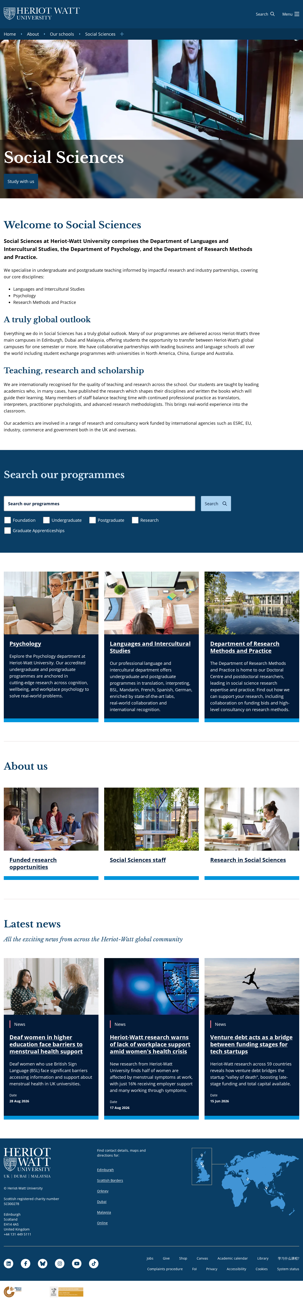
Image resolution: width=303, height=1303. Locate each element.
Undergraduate (67, 520)
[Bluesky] (42, 1263)
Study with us (21, 181)
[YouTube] (76, 1263)
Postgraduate (111, 520)
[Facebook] (25, 1263)
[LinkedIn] (8, 1263)
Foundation (24, 520)
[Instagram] (59, 1263)
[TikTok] (93, 1263)
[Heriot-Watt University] (42, 14)
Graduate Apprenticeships (39, 530)
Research (149, 520)
